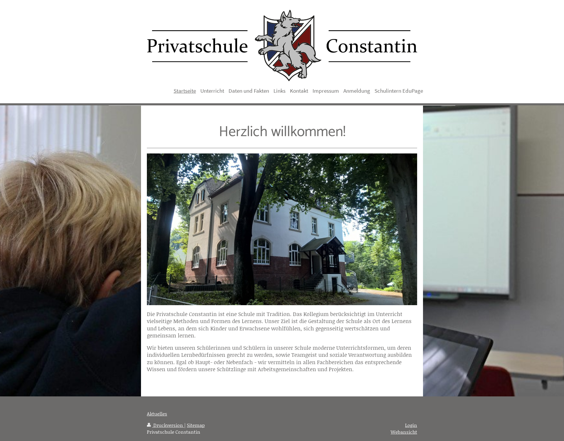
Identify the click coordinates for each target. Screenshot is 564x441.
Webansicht (404, 431)
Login (411, 425)
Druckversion (168, 425)
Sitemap (196, 425)
